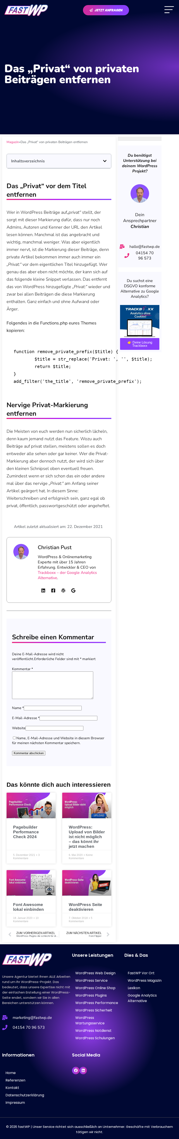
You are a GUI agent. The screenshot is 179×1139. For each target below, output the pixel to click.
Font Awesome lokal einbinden (28, 907)
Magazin (13, 142)
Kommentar (22, 669)
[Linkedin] (83, 1070)
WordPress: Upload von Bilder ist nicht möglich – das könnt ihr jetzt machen (87, 837)
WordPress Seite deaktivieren (85, 907)
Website (19, 728)
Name (18, 708)
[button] (105, 161)
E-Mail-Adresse (26, 718)
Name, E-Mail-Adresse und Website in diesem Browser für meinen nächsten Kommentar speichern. (58, 740)
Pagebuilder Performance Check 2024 (26, 832)
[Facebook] (75, 1070)
